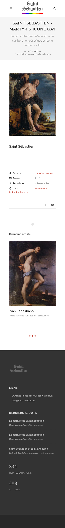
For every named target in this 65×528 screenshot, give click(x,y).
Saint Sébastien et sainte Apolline (28, 448)
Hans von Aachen (18, 425)
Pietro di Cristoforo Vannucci (23, 453)
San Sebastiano (22, 311)
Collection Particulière (37, 315)
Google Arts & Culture (23, 400)
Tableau (37, 51)
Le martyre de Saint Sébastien (26, 420)
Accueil (27, 51)
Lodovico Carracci (44, 172)
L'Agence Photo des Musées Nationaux (32, 395)
